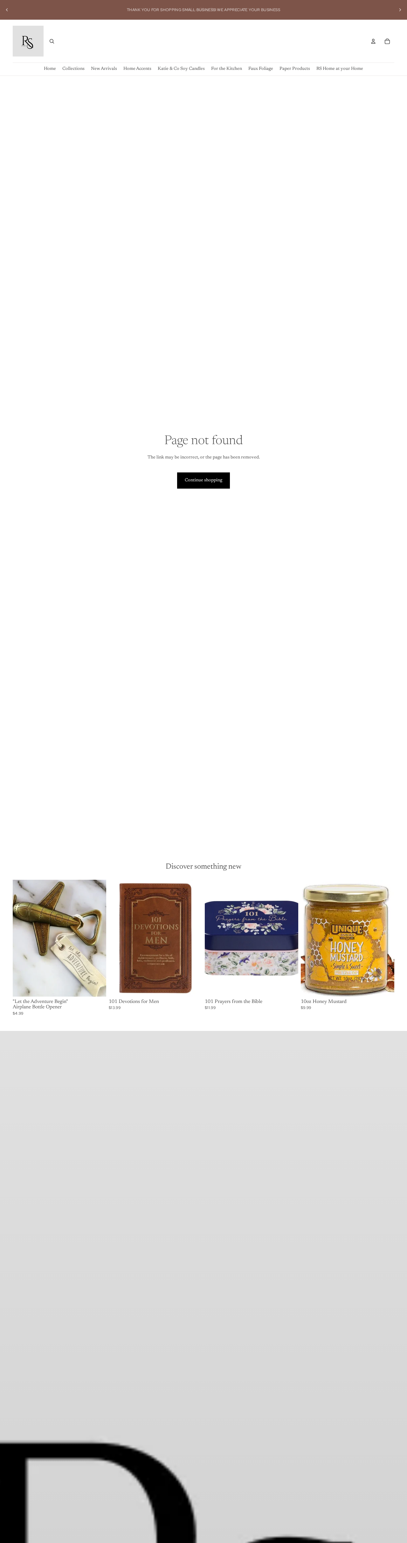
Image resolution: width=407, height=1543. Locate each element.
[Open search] (52, 41)
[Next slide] (400, 10)
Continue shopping (203, 480)
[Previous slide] (7, 10)
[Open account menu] (373, 41)
